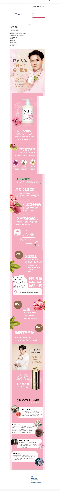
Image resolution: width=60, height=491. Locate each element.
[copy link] (20, 14)
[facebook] (18, 14)
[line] (17, 14)
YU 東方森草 (12, 26)
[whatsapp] (19, 14)
